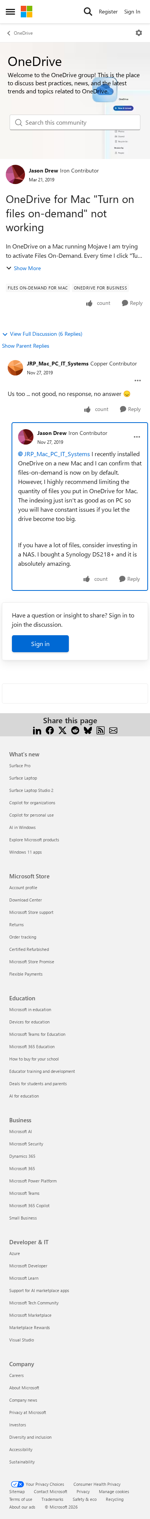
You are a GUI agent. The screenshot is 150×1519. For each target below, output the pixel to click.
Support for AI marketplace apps (39, 1290)
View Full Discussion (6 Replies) (46, 333)
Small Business (23, 1218)
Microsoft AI (20, 1131)
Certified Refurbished (29, 949)
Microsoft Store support (31, 912)
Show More (27, 268)
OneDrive (23, 33)
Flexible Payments (26, 974)
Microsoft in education (30, 1009)
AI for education (24, 1096)
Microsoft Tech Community (33, 1303)
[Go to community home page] (26, 11)
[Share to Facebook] (50, 730)
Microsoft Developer (28, 1266)
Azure (14, 1253)
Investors (17, 1425)
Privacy (83, 1491)
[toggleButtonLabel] (138, 32)
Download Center (25, 900)
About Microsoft (24, 1387)
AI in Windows (22, 827)
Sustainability (22, 1462)
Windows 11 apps (25, 852)
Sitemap (17, 1491)
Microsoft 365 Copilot (29, 1205)
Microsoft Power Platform (33, 1181)
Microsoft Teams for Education (37, 1034)
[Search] (88, 11)
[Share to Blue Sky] (88, 730)
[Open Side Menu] (10, 11)
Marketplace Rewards (29, 1327)
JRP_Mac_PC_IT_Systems (57, 363)
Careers (16, 1375)
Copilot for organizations (32, 802)
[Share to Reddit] (75, 730)
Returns (16, 924)
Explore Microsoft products (34, 839)
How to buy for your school (34, 1059)
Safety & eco (85, 1499)
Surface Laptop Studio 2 (31, 790)
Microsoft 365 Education (32, 1046)
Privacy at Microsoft (27, 1412)
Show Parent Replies (25, 345)
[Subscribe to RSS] (101, 730)
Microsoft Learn (23, 1278)
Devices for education (29, 1022)
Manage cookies (114, 1491)
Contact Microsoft (50, 1491)
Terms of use (20, 1499)
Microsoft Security (26, 1144)
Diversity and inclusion (30, 1437)
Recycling (114, 1499)
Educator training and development (42, 1071)
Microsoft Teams (24, 1193)
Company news (23, 1400)
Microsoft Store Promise (31, 961)
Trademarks (52, 1499)
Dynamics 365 (22, 1156)
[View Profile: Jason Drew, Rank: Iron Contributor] (15, 174)
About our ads (22, 1507)
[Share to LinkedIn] (37, 730)
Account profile (23, 887)
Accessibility (20, 1449)
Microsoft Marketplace (30, 1315)
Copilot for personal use (31, 815)
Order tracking (22, 937)
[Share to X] (62, 730)
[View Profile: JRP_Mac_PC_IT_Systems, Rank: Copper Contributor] (15, 368)
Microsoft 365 (22, 1168)
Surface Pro (19, 765)
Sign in (40, 643)
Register (108, 11)
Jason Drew (43, 170)
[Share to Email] (113, 730)
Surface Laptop (23, 778)
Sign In (132, 11)
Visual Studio (21, 1340)
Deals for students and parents (38, 1083)
